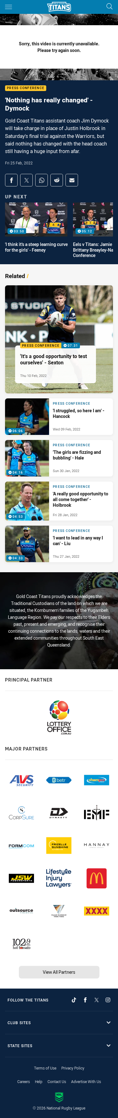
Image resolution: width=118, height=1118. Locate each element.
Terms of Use (45, 1067)
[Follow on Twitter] (96, 1000)
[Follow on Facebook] (85, 1000)
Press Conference (25, 88)
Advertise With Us (86, 1081)
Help (38, 1081)
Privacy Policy (72, 1067)
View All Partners (59, 972)
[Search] (109, 7)
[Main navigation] (8, 6)
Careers (23, 1081)
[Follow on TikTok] (73, 1000)
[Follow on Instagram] (107, 1000)
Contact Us (57, 1081)
